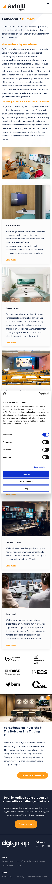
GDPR (44, 876)
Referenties (31, 861)
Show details (39, 467)
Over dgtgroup (7, 865)
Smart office (20, 861)
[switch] (45, 442)
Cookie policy (19, 876)
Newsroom (41, 861)
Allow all (26, 474)
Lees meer (11, 259)
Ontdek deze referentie (32, 775)
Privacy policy (7, 876)
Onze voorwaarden (33, 876)
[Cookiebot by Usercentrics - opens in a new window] (38, 393)
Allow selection (26, 481)
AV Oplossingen (8, 861)
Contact (18, 865)
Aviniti (13, 8)
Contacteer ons (26, 824)
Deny (26, 489)
